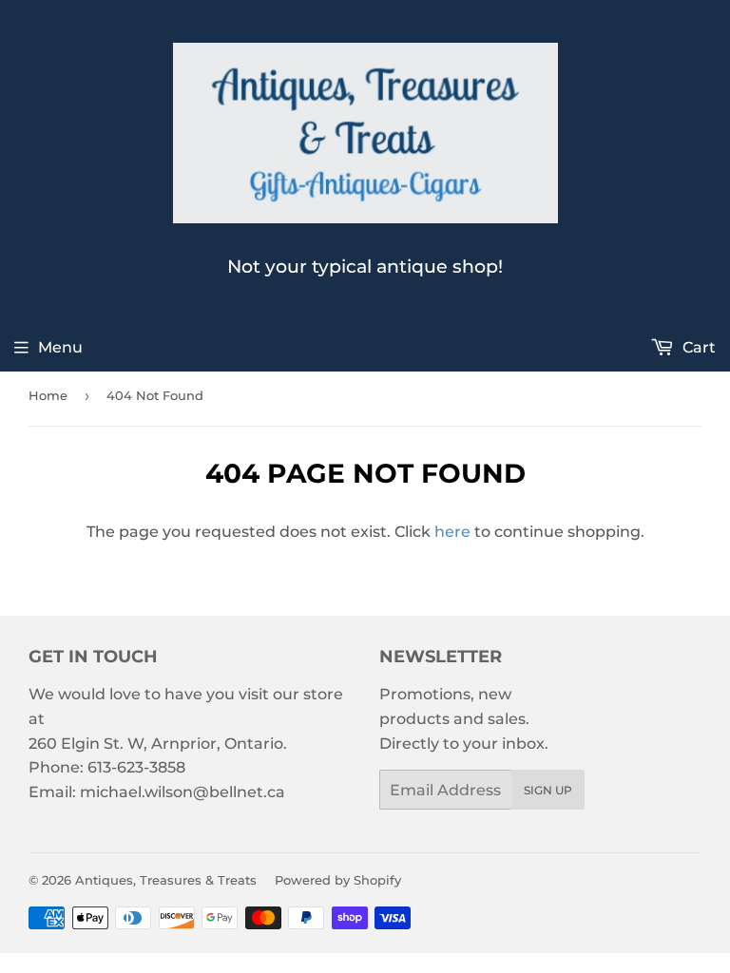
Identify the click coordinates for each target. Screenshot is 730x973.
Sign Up (548, 790)
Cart (697, 347)
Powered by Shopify (338, 879)
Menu (60, 347)
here (452, 532)
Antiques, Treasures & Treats (166, 879)
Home (48, 395)
